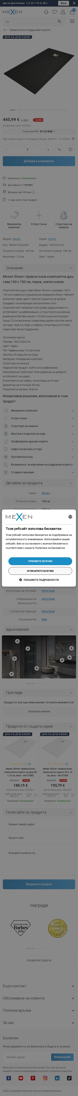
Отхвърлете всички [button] (40, 571)
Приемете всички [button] (40, 561)
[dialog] (39, 547)
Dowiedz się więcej (16, 552)
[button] (39, 580)
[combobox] (70, 517)
